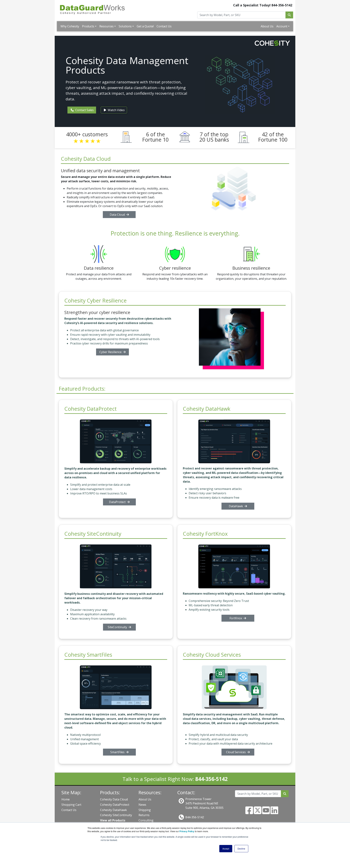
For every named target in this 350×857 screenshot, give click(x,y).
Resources (106, 26)
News (142, 805)
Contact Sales (84, 110)
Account (281, 26)
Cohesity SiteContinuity (116, 815)
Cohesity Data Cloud (114, 799)
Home (65, 799)
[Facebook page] (249, 812)
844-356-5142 (194, 817)
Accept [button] (225, 848)
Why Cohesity (70, 26)
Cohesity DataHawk (113, 810)
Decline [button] (241, 848)
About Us (267, 26)
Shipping (145, 810)
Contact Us (164, 26)
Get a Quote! (145, 26)
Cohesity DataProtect (114, 805)
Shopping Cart (71, 805)
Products (88, 26)
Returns (144, 815)
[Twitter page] (257, 812)
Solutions (125, 26)
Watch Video (116, 110)
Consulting (146, 820)
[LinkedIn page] (274, 812)
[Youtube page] (266, 812)
